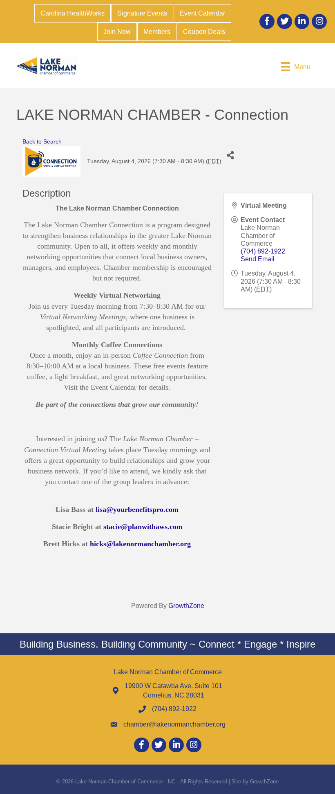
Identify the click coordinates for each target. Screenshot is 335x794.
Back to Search (42, 141)
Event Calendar (202, 13)
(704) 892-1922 (263, 251)
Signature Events (142, 13)
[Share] (230, 155)
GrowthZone (186, 605)
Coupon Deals (204, 31)
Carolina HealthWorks (72, 13)
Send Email (258, 259)
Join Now (117, 31)
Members (156, 31)
